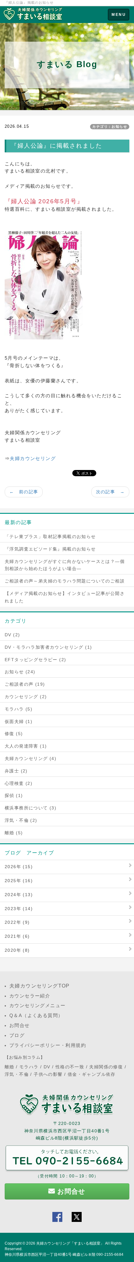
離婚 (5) (14, 832)
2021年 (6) (17, 936)
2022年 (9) (17, 922)
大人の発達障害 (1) (26, 746)
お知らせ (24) (20, 671)
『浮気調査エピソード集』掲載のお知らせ (50, 548)
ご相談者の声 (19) (25, 684)
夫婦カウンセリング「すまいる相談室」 (70, 1243)
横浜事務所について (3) (30, 807)
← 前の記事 (23, 491)
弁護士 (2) (16, 770)
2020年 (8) (17, 950)
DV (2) (12, 634)
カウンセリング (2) (26, 696)
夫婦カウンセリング (33, 458)
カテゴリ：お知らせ (109, 126)
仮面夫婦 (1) (18, 721)
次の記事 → (110, 491)
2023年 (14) (19, 908)
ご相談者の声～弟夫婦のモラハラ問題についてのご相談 (65, 580)
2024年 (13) (19, 894)
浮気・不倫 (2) (21, 820)
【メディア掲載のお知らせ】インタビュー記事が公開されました (65, 597)
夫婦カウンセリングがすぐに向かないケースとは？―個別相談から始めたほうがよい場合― (65, 565)
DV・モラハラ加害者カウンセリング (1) (48, 647)
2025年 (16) (19, 880)
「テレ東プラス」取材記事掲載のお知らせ (50, 536)
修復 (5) (14, 733)
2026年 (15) (19, 866)
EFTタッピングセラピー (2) (35, 659)
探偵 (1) (14, 795)
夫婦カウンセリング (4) (30, 758)
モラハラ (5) (18, 709)
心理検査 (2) (18, 783)
